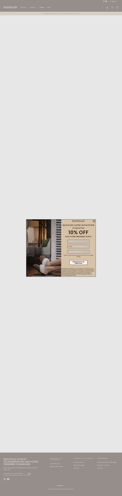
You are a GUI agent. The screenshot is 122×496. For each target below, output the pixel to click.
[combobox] (70, 246)
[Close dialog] (94, 221)
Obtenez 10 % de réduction (78, 262)
